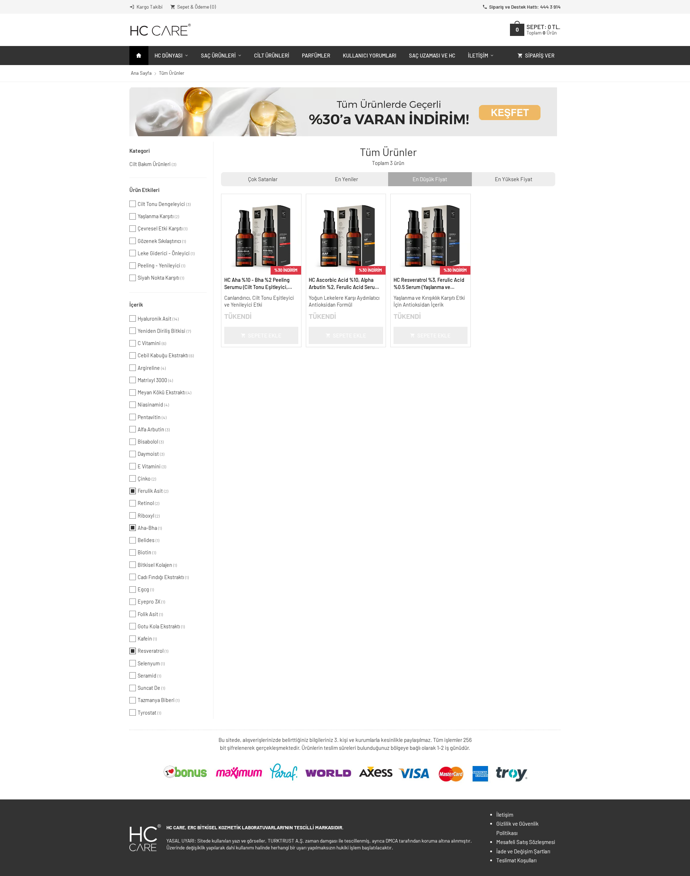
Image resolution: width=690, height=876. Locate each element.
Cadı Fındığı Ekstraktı (163, 577)
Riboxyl (149, 516)
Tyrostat (149, 713)
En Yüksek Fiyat (513, 179)
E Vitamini (152, 466)
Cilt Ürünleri (271, 55)
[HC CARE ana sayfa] (160, 30)
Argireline (152, 368)
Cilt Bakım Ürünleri (152, 164)
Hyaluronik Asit (158, 319)
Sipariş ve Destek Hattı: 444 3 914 (525, 7)
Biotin (147, 552)
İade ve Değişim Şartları (523, 851)
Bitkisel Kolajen (157, 565)
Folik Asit (150, 614)
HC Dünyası (169, 55)
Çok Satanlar (262, 179)
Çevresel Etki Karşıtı (162, 228)
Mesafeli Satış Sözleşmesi (525, 842)
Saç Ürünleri (218, 55)
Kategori (139, 150)
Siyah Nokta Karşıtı (161, 278)
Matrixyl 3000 (155, 380)
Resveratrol (153, 651)
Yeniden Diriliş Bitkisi (164, 331)
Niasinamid (153, 405)
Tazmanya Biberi (158, 700)
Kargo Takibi (149, 7)
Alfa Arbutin (154, 429)
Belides (148, 540)
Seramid (149, 676)
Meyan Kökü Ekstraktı (164, 392)
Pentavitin (152, 417)
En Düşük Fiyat (430, 179)
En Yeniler (346, 179)
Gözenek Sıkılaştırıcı (162, 241)
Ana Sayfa (141, 73)
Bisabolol (151, 442)
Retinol (148, 503)
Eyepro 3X (151, 601)
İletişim (478, 55)
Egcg (146, 589)
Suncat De (151, 688)
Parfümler (316, 55)
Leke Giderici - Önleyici (166, 253)
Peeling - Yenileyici (161, 265)
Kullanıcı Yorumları (369, 55)
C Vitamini (152, 343)
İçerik (136, 304)
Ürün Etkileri (144, 190)
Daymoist (151, 454)
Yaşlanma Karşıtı (158, 216)
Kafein (147, 639)
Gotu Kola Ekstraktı (161, 626)
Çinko (147, 479)
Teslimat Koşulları (516, 860)
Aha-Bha (150, 528)
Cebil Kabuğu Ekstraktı (166, 355)
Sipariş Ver (540, 55)
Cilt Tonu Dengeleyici (164, 204)
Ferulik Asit (153, 491)
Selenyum (151, 663)
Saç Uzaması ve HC (432, 55)
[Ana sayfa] (138, 55)
